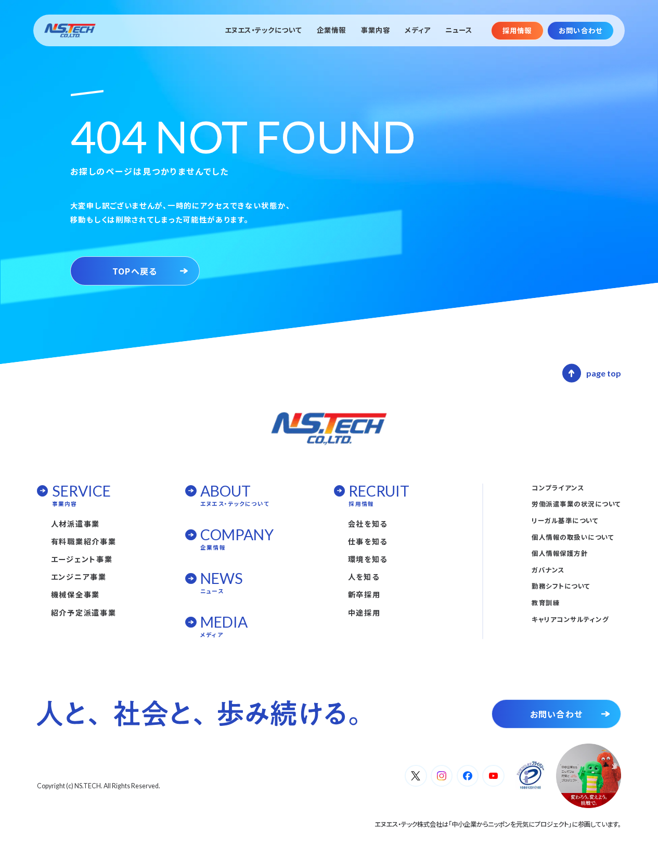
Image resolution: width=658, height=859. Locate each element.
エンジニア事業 (79, 576)
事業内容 (375, 30)
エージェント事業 (82, 559)
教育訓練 (546, 602)
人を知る (364, 576)
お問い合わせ (580, 30)
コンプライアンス (558, 487)
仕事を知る (368, 541)
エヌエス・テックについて (263, 30)
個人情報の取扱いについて (573, 537)
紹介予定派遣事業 (84, 612)
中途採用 (364, 612)
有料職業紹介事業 (84, 541)
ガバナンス (548, 570)
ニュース (458, 30)
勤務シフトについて (561, 586)
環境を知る (368, 559)
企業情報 (331, 30)
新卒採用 (364, 594)
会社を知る (368, 523)
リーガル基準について (565, 520)
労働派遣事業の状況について (576, 504)
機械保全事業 (75, 594)
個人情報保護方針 (560, 553)
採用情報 (517, 30)
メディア (417, 30)
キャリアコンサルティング (570, 619)
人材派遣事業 (75, 523)
